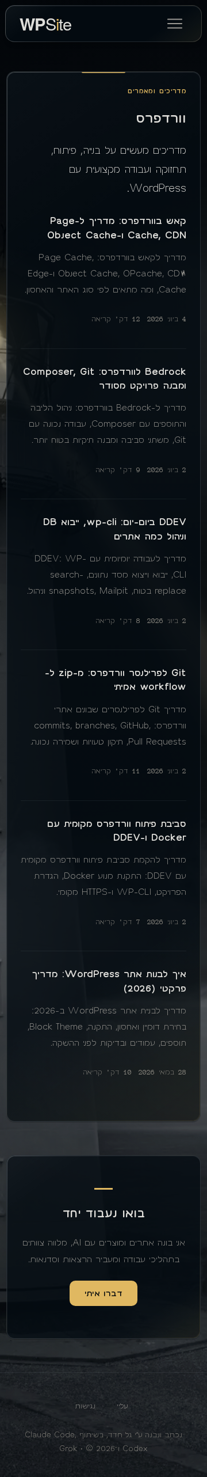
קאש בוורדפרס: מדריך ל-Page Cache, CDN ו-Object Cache (116, 228)
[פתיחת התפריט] (174, 23)
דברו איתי (103, 1293)
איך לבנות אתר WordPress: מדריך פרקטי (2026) (109, 981)
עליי (122, 1406)
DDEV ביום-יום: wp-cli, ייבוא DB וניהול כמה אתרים (114, 529)
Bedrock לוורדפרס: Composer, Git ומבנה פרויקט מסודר (104, 379)
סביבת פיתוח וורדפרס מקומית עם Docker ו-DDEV (116, 831)
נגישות (85, 1406)
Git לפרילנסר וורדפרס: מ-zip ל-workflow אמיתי (115, 680)
